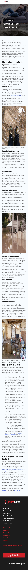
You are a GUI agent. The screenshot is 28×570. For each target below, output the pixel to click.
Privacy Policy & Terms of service (12, 545)
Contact (5, 540)
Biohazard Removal (7, 515)
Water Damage (6, 508)
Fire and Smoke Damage (8, 510)
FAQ (4, 543)
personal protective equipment (13, 433)
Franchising (6, 535)
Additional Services (7, 523)
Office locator (7, 527)
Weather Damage (7, 520)
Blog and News (7, 532)
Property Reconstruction (8, 518)
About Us (5, 538)
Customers (6, 530)
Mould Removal (6, 513)
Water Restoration (8, 20)
